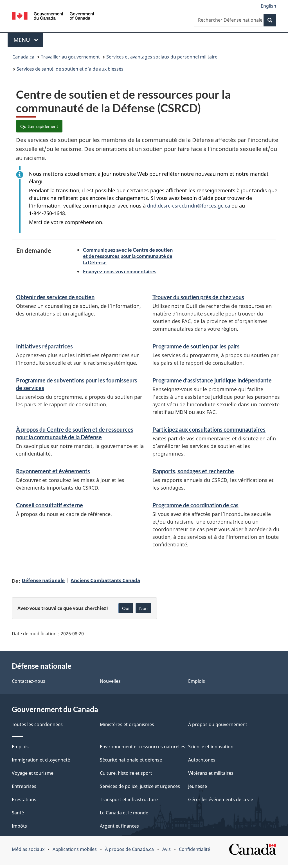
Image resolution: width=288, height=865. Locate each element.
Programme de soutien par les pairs (196, 346)
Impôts (19, 826)
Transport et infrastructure (129, 799)
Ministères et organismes (127, 724)
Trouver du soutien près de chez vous (198, 297)
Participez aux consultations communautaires (209, 429)
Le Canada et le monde (124, 813)
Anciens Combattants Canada (105, 580)
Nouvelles (110, 681)
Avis (166, 849)
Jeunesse (197, 786)
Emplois (196, 681)
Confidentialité (194, 849)
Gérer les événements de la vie (220, 799)
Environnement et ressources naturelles (142, 747)
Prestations (24, 799)
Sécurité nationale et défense (131, 760)
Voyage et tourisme (32, 773)
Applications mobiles (75, 849)
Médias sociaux (28, 849)
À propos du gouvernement (217, 724)
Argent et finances (119, 826)
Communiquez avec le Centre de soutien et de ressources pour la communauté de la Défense (128, 256)
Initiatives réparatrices (44, 346)
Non (143, 608)
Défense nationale (43, 580)
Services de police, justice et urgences (140, 786)
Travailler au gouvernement (70, 57)
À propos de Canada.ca (129, 849)
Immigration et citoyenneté (41, 760)
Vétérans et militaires (210, 773)
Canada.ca (23, 57)
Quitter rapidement (39, 126)
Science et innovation (210, 747)
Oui (125, 608)
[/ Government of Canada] (53, 16)
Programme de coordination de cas (195, 505)
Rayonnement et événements (53, 471)
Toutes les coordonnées (37, 724)
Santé (18, 813)
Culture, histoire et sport (126, 773)
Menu (28, 40)
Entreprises (24, 786)
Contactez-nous (28, 681)
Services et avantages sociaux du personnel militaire (161, 57)
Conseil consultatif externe (49, 505)
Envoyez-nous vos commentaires (119, 271)
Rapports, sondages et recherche (193, 471)
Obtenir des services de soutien (55, 297)
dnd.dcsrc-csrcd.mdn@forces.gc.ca (188, 205)
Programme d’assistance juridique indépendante (212, 380)
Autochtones (201, 760)
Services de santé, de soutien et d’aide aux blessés (70, 69)
